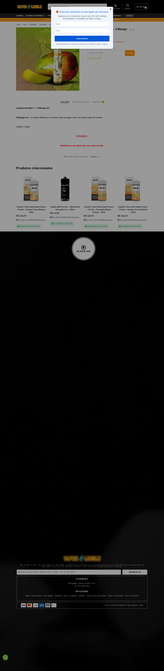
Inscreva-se (82, 38)
